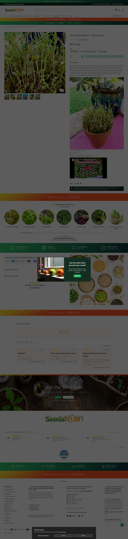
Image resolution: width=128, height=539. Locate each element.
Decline (83, 535)
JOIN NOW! (77, 275)
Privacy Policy (62, 532)
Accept (63, 535)
